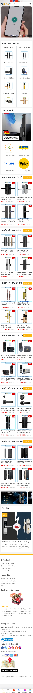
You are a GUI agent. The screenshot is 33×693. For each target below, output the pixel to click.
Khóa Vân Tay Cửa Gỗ (12, 177)
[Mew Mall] (14, 497)
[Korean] (19, 1)
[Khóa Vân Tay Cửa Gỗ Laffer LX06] (24, 189)
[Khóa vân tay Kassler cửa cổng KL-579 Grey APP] (24, 347)
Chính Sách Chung (6, 571)
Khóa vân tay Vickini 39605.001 (24, 220)
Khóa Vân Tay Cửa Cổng (13, 336)
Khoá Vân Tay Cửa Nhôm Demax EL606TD (7, 273)
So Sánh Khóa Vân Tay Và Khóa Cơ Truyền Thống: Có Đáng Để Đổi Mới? (16, 542)
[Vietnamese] (11, 1)
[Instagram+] (9, 647)
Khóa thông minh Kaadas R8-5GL (6, 462)
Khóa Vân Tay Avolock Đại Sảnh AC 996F (24, 326)
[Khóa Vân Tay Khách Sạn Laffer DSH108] (24, 399)
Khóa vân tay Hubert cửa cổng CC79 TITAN (8, 356)
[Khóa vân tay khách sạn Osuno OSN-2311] (24, 422)
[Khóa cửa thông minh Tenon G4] (24, 452)
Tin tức (5, 508)
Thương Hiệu (8, 110)
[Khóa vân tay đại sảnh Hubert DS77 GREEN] (24, 294)
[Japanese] (22, 1)
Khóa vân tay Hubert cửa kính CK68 (8, 484)
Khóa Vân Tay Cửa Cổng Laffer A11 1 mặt (24, 379)
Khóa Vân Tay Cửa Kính (13, 441)
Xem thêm (27, 178)
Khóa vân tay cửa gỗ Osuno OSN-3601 (8, 198)
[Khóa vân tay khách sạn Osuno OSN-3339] (8, 399)
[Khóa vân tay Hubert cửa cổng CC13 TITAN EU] (8, 369)
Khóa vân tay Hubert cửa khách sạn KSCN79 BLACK (8, 431)
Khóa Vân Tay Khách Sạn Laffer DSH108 (24, 409)
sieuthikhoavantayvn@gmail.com (16, 631)
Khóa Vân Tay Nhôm (11, 230)
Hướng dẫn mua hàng (8, 578)
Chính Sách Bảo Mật (7, 563)
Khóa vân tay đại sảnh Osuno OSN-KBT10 (7, 326)
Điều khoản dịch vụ (7, 586)
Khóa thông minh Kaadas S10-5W (23, 251)
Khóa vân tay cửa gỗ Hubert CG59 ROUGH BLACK (8, 221)
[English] (14, 1)
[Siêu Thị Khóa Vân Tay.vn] (5, 3)
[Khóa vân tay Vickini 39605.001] (24, 211)
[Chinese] (16, 1)
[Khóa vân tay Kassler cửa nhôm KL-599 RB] (24, 264)
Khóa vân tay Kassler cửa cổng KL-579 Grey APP (24, 356)
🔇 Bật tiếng (27, 36)
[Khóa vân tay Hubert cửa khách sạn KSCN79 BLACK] (8, 422)
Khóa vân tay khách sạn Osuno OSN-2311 (24, 431)
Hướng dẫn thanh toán (8, 581)
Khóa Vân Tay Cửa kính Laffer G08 (23, 484)
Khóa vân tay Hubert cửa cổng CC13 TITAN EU (8, 379)
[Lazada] (19, 647)
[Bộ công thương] (7, 639)
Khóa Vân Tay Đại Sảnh (13, 283)
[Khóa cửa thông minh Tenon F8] (8, 294)
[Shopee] (16, 647)
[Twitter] (5, 647)
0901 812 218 (10, 633)
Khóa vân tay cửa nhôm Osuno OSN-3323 (7, 251)
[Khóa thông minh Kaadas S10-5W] (24, 241)
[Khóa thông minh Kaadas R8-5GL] (8, 452)
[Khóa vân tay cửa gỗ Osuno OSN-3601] (8, 189)
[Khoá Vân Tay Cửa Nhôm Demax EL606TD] (8, 264)
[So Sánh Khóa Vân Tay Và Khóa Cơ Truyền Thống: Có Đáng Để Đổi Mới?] (16, 526)
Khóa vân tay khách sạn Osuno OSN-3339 (8, 409)
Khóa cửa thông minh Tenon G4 (24, 462)
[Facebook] (2, 647)
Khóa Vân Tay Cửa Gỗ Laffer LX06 (24, 198)
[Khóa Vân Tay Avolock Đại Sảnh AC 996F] (24, 317)
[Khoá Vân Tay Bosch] (16, 127)
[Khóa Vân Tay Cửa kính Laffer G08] (24, 475)
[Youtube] (12, 647)
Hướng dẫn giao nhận (8, 583)
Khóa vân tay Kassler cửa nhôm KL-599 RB (24, 273)
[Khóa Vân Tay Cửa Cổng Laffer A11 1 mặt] (24, 369)
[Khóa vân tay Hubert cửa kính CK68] (8, 475)
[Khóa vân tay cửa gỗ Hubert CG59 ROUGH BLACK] (8, 211)
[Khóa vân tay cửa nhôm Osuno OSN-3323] (8, 241)
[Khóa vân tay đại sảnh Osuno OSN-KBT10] (8, 317)
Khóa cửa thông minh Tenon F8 (8, 304)
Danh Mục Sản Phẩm (11, 43)
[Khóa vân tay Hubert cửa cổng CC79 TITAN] (8, 347)
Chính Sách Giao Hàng (8, 566)
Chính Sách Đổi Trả (7, 568)
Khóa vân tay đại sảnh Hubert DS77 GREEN (23, 304)
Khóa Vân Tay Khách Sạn (14, 388)
